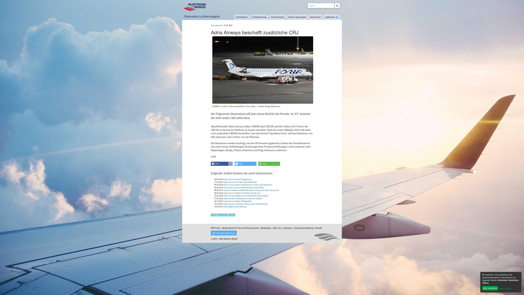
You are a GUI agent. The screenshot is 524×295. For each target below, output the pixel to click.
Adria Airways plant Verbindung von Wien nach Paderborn (247, 184)
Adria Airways (222, 215)
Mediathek (315, 17)
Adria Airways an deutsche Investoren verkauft (242, 198)
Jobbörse (330, 17)
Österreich (242, 17)
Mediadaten (266, 228)
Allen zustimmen (490, 288)
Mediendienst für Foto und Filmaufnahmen (240, 228)
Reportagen (277, 17)
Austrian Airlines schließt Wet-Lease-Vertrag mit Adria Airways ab (251, 190)
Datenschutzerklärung (303, 228)
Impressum (288, 228)
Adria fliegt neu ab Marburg (234, 206)
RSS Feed (215, 228)
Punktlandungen (297, 17)
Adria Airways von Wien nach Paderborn (240, 182)
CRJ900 (231, 215)
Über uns (277, 228)
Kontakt (318, 228)
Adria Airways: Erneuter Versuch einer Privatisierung (245, 204)
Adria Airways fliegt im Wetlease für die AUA (242, 193)
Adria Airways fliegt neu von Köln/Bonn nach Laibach (245, 195)
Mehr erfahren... (506, 288)
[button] (222, 164)
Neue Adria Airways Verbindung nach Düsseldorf (243, 187)
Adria (213, 215)
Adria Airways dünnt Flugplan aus (237, 179)
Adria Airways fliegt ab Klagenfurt (237, 201)
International (259, 17)
